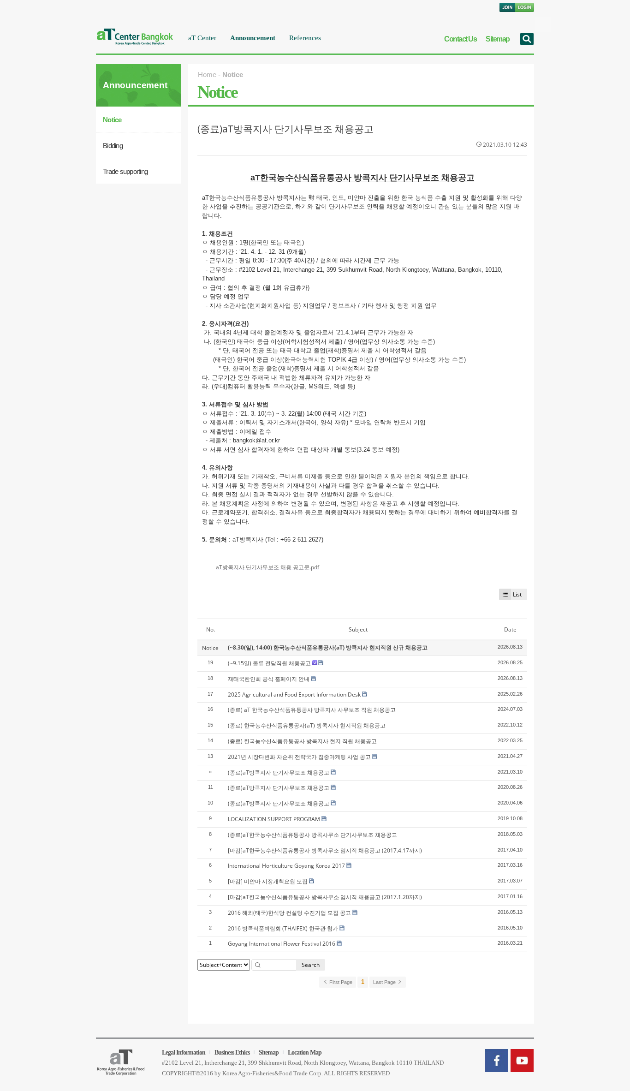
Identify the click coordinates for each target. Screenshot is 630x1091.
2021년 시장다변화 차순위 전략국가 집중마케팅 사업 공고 (299, 757)
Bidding (113, 145)
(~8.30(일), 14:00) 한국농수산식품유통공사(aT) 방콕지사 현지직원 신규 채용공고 (328, 647)
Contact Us (460, 39)
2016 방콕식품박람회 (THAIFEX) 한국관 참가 (283, 928)
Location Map (304, 1052)
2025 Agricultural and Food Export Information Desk (294, 694)
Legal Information (183, 1052)
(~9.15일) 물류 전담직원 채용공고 (269, 663)
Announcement (252, 38)
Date (510, 629)
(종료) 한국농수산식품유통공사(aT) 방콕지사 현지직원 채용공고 (307, 725)
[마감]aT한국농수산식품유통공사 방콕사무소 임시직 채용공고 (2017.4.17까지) (325, 850)
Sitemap (498, 39)
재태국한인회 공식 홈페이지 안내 (268, 679)
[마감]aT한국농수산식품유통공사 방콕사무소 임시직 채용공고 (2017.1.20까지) (325, 897)
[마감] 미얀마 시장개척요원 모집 (268, 881)
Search (311, 965)
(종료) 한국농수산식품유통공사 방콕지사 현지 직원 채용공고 (302, 741)
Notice (112, 120)
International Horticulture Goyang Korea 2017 (286, 866)
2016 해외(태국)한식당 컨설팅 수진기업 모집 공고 (289, 913)
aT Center (202, 38)
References (305, 38)
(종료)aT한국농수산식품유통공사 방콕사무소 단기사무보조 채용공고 (312, 835)
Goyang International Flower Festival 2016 (281, 944)
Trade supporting (125, 171)
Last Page (385, 982)
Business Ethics (232, 1052)
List (517, 594)
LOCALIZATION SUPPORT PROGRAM (274, 819)
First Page (340, 982)
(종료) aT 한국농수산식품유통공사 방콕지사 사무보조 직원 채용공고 (312, 710)
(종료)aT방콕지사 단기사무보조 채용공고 (285, 128)
